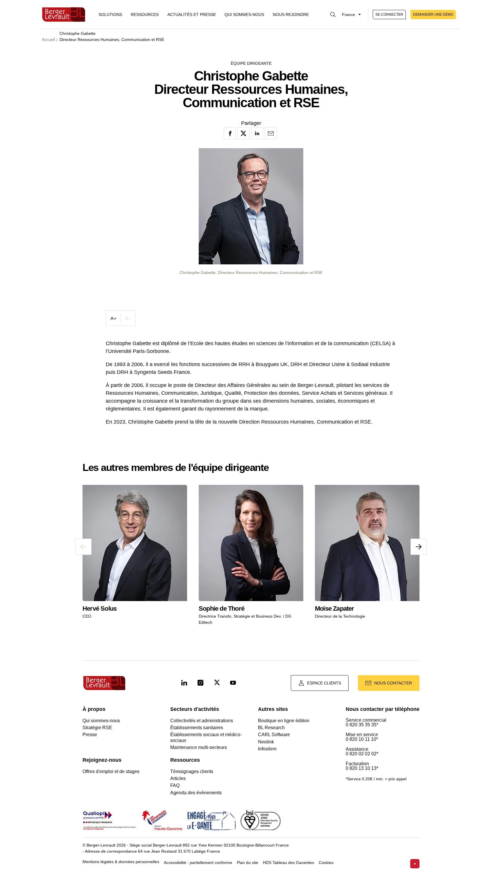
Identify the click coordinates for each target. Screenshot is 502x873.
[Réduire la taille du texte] (127, 318)
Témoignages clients (191, 771)
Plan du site (247, 863)
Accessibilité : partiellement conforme (198, 863)
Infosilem (267, 748)
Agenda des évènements (196, 792)
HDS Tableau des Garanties (288, 863)
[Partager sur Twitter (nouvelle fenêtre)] (243, 133)
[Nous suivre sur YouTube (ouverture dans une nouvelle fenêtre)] (233, 683)
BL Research (271, 727)
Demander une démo (433, 14)
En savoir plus (108, 589)
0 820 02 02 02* (362, 754)
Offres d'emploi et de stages (111, 771)
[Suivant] (418, 547)
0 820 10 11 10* (362, 739)
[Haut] (414, 863)
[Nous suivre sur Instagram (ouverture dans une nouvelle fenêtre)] (200, 683)
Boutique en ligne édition (283, 720)
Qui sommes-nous (244, 14)
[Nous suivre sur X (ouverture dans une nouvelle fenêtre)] (216, 683)
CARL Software (274, 734)
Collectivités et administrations (201, 720)
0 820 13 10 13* (362, 768)
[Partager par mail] (271, 133)
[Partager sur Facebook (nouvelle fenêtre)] (230, 133)
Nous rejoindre (291, 14)
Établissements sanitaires (196, 727)
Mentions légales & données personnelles (121, 862)
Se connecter (389, 14)
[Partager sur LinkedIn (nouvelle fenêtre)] (257, 133)
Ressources (145, 14)
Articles (178, 778)
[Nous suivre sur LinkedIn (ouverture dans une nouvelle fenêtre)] (184, 683)
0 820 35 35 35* (362, 725)
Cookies (326, 863)
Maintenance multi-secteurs (198, 747)
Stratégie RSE (97, 727)
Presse (90, 734)
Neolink (266, 741)
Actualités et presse (191, 14)
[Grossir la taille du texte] (113, 318)
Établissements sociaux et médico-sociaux (206, 737)
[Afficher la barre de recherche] (333, 14)
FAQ (175, 785)
